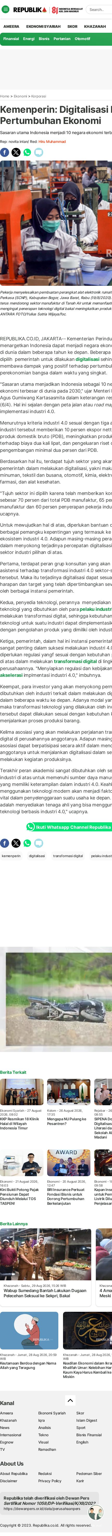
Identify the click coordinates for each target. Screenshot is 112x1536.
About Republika (14, 1473)
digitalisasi (88, 359)
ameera (11, 26)
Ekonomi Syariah (43, 26)
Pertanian (62, 38)
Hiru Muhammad (52, 141)
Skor (80, 1413)
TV (2, 1449)
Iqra (41, 1420)
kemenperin (11, 856)
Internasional (10, 1435)
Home (4, 96)
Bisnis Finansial (89, 1435)
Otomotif (82, 38)
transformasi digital (75, 661)
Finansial (11, 38)
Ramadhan (47, 1449)
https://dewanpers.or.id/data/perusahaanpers (42, 1508)
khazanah (95, 26)
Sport (80, 1427)
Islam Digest (86, 1420)
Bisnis (44, 38)
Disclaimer (8, 1481)
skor (72, 26)
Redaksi (45, 1473)
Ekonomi (20, 96)
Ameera (6, 1413)
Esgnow (7, 1442)
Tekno (43, 1435)
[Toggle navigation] (5, 9)
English (82, 1442)
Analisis (44, 1427)
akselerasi (12, 675)
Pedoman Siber (89, 1473)
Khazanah (8, 1420)
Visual (43, 1442)
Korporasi (38, 96)
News (5, 1427)
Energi (29, 38)
